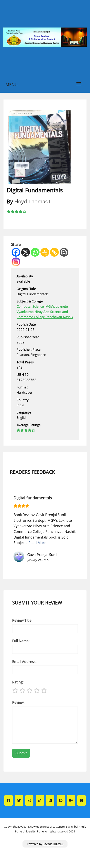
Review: (18, 702)
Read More (37, 542)
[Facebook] (16, 252)
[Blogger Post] (64, 252)
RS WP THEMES (53, 844)
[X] (25, 252)
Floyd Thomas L (33, 201)
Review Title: (22, 620)
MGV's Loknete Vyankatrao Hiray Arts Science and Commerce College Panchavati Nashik (45, 311)
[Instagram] (16, 261)
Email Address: (24, 661)
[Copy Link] (54, 252)
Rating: (18, 682)
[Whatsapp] (35, 252)
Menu (11, 85)
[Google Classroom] (44, 252)
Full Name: (20, 640)
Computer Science (30, 306)
